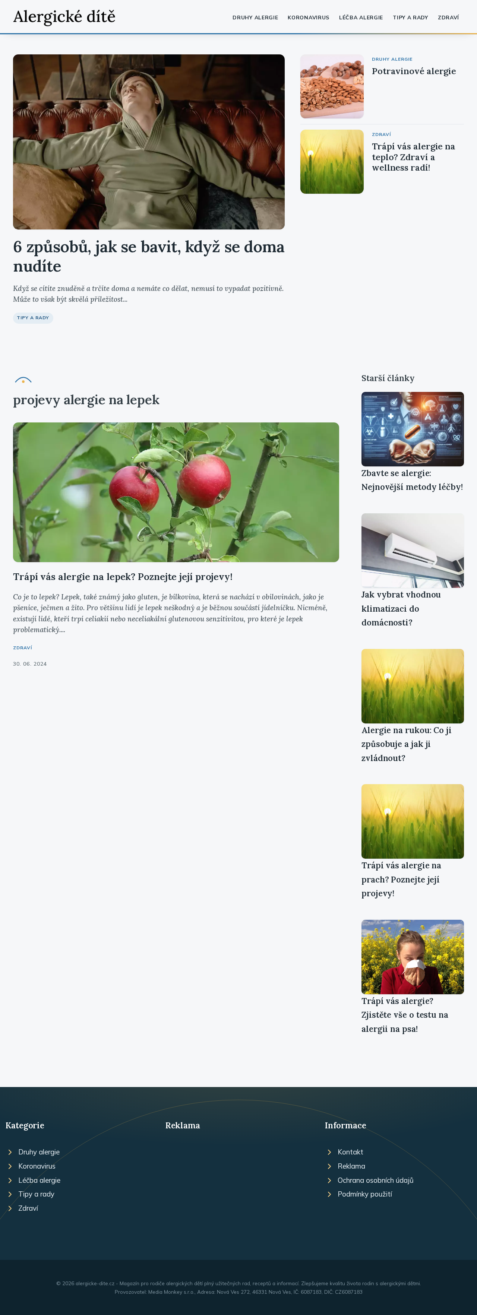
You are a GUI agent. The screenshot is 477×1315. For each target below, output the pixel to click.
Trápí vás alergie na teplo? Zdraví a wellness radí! (413, 157)
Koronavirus (308, 17)
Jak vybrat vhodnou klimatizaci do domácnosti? (401, 608)
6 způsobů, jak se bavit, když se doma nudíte (149, 256)
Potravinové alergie (414, 71)
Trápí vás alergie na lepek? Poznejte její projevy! (123, 576)
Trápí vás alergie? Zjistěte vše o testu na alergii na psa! (404, 1015)
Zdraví (448, 17)
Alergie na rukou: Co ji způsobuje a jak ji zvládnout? (406, 744)
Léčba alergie (361, 17)
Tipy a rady (410, 17)
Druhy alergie (255, 17)
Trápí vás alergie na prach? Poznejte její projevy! (401, 879)
